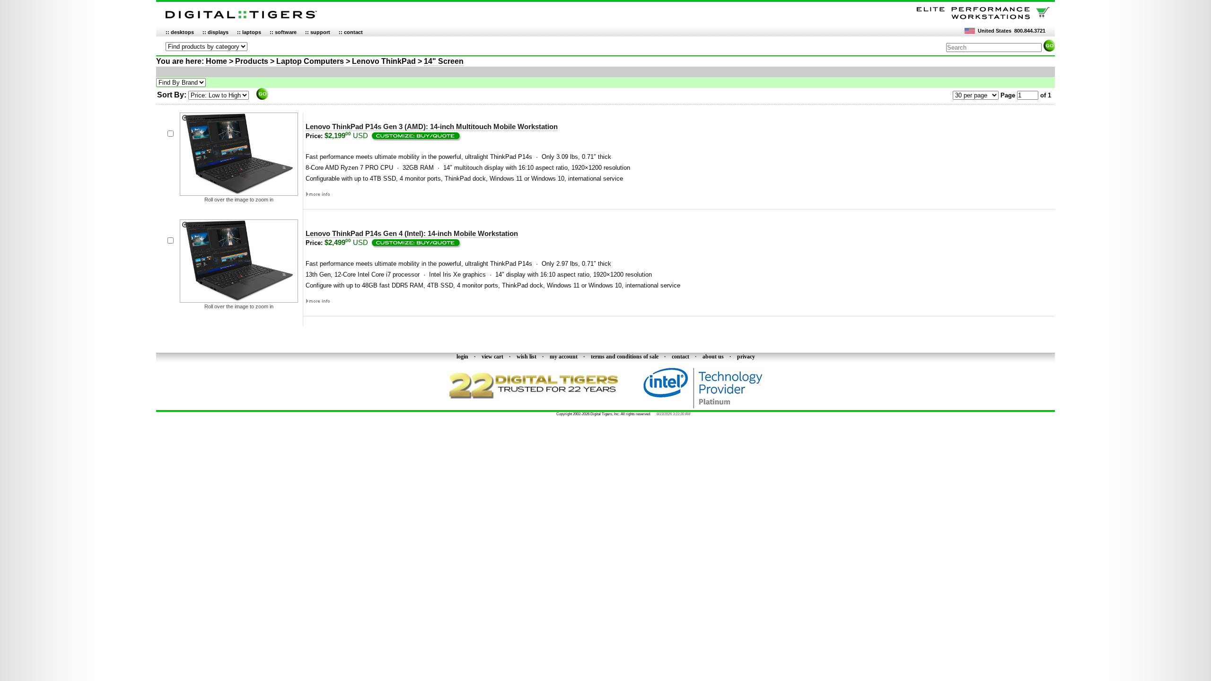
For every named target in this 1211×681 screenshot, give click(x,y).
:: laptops (249, 32)
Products (251, 61)
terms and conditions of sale (624, 356)
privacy (746, 356)
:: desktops (180, 32)
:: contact (351, 32)
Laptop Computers (310, 61)
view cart (492, 356)
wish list (526, 356)
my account (564, 356)
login (462, 356)
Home (216, 61)
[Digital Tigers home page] (241, 18)
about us (713, 356)
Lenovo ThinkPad (384, 61)
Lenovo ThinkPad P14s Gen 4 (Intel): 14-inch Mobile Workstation (412, 233)
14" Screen (444, 61)
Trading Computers (536, 414)
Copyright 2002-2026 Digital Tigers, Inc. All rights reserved (603, 414)
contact (680, 356)
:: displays (215, 32)
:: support (317, 32)
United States (994, 31)
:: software (283, 32)
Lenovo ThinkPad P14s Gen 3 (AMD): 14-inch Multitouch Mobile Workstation (432, 127)
